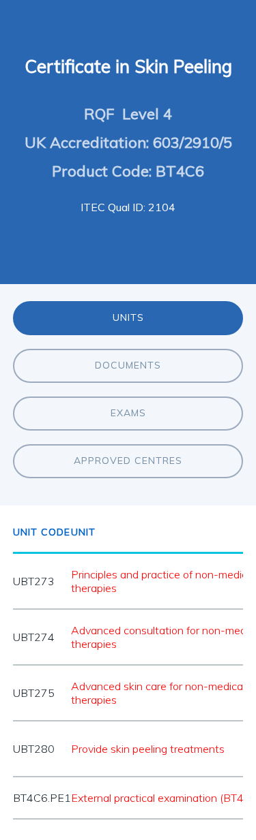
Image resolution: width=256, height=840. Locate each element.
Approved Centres (128, 460)
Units (128, 317)
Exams (128, 413)
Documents (128, 365)
